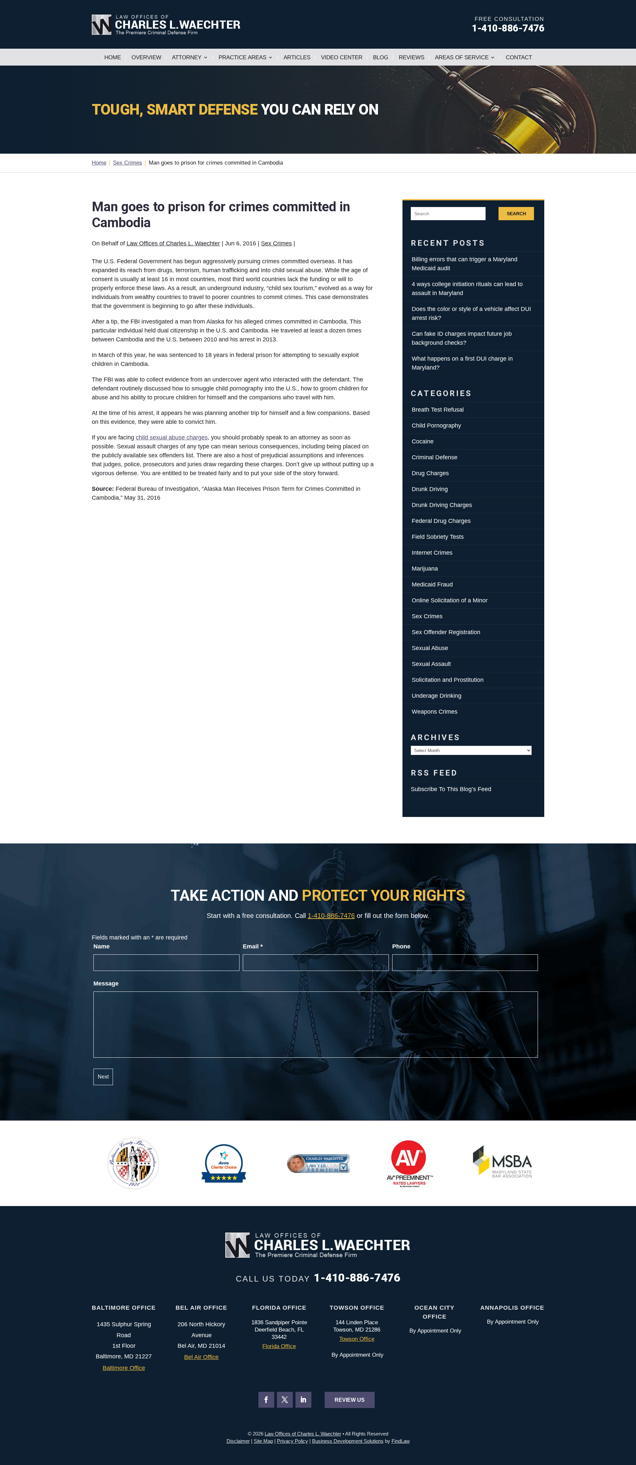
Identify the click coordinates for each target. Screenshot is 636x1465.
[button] (629, 1417)
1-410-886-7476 (508, 28)
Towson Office (356, 1339)
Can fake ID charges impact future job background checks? (462, 338)
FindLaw (401, 1441)
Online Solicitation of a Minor (450, 600)
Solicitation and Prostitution (448, 680)
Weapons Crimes (434, 711)
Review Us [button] (350, 1400)
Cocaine (423, 441)
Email (253, 946)
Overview (146, 57)
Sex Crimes (276, 243)
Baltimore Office (124, 1368)
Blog (380, 57)
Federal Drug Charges (441, 521)
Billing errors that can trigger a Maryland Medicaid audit (464, 264)
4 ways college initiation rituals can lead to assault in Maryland (467, 288)
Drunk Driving (430, 489)
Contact (519, 57)
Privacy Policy (292, 1441)
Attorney (186, 57)
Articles (297, 57)
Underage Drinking (436, 695)
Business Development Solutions (348, 1441)
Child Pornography (436, 425)
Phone (401, 946)
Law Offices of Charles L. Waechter (173, 243)
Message (106, 983)
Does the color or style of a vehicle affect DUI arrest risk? (471, 313)
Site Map (263, 1441)
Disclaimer (238, 1441)
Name (101, 946)
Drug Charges (430, 473)
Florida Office (279, 1346)
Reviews (411, 57)
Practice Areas (242, 57)
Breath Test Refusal (438, 409)
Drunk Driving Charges (442, 505)
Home (112, 57)
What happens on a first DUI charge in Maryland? (462, 363)
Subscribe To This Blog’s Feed (451, 789)
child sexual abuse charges (172, 437)
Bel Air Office (201, 1357)
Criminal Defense (434, 457)
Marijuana (425, 568)
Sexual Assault (431, 664)
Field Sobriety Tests (438, 536)
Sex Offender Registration (446, 632)
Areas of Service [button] (462, 57)
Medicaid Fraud (432, 584)
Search (516, 213)
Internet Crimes (432, 552)
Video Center (341, 57)
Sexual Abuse (430, 648)
